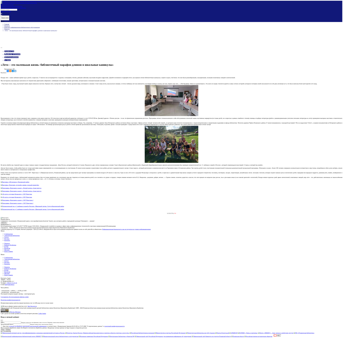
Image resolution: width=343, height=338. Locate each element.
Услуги (6, 237)
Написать (4, 222)
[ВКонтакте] (8, 71)
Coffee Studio (42, 313)
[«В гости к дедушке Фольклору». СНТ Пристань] (16, 194)
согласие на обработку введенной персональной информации (28, 326)
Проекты (7, 243)
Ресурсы (6, 239)
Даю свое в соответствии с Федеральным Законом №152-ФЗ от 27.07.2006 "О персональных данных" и (64, 326)
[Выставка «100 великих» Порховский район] (15, 182)
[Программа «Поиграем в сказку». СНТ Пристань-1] (17, 200)
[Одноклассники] (10, 71)
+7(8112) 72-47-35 (11, 283)
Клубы (6, 246)
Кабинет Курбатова (10, 245)
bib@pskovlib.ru (9, 284)
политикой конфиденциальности (115, 326)
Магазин (7, 250)
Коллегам (7, 248)
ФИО (2, 322)
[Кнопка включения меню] (1, 47)
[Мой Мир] (13, 71)
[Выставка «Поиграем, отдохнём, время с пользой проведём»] (20, 185)
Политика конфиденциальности (10, 300)
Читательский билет (7, 324)
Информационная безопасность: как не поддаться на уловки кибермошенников (126, 229)
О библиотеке (8, 234)
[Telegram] (15, 71)
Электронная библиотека (12, 235)
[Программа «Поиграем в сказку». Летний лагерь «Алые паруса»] (21, 188)
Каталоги (7, 240)
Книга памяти (8, 251)
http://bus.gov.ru (32, 306)
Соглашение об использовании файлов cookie (15, 297)
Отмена (8, 329)
